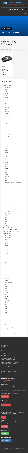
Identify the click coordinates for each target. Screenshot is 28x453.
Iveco (6, 264)
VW (5, 205)
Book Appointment (6, 440)
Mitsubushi (7, 288)
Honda (6, 259)
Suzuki (6, 127)
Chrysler (6, 93)
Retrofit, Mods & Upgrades (9, 326)
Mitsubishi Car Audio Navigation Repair (13, 182)
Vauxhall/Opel (8, 190)
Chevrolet (7, 324)
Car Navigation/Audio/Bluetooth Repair (12, 140)
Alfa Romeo (7, 87)
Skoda (6, 125)
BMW (6, 91)
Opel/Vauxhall (8, 292)
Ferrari (6, 253)
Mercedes (7, 111)
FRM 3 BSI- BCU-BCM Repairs (10, 229)
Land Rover (7, 274)
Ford (6, 99)
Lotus (6, 105)
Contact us (4, 426)
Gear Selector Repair (7, 227)
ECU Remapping (6, 331)
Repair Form (4, 433)
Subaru (6, 314)
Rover (6, 121)
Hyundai (6, 164)
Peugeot (6, 115)
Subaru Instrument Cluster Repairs (12, 130)
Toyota (6, 132)
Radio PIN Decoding (9, 207)
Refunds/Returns (6, 405)
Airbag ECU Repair (7, 235)
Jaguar (6, 103)
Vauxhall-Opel (8, 134)
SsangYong (7, 213)
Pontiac (6, 296)
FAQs (3, 417)
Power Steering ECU (7, 233)
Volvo (6, 138)
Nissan (6, 113)
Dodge (6, 95)
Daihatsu (7, 251)
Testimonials (5, 396)
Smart (6, 312)
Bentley (6, 146)
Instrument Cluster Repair (9, 85)
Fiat (5, 101)
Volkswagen (7, 136)
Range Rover (7, 117)
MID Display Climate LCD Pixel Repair (11, 211)
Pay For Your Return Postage (9, 333)
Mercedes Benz (8, 282)
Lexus (6, 170)
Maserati (7, 107)
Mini (6, 180)
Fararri (6, 162)
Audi (6, 89)
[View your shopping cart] (22, 9)
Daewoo (7, 249)
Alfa (5, 142)
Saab (6, 225)
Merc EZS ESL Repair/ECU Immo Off (11, 231)
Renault (6, 119)
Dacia (6, 154)
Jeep (6, 172)
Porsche (6, 186)
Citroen (6, 97)
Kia (5, 166)
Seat (6, 123)
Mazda (6, 109)
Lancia (6, 168)
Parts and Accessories (8, 329)
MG (5, 178)
